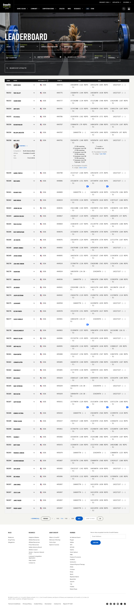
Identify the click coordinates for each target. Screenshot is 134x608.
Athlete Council (33, 549)
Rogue (72, 540)
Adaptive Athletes (34, 537)
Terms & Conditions (14, 604)
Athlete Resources (34, 540)
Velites (72, 542)
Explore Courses (54, 544)
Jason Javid (83, 167)
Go (100, 518)
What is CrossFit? (54, 537)
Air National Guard (75, 537)
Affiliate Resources (34, 542)
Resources (77, 9)
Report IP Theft (68, 604)
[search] (124, 9)
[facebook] (107, 604)
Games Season (21, 9)
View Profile (23, 146)
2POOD (72, 547)
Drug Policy (11, 540)
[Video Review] (88, 186)
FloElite (72, 586)
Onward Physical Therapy (77, 564)
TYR (71, 584)
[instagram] (114, 604)
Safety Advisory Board (35, 547)
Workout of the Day (54, 540)
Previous (45, 518)
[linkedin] (121, 604)
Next (79, 518)
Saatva (72, 549)
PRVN (71, 567)
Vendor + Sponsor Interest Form (36, 553)
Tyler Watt (102, 154)
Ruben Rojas (73, 589)
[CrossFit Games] (7, 6)
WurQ (71, 574)
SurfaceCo (73, 562)
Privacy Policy (27, 604)
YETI (71, 544)
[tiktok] (125, 604)
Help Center (32, 560)
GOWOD (72, 559)
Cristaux (72, 569)
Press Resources (34, 544)
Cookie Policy (38, 604)
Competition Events (48, 9)
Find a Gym (52, 542)
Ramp (71, 572)
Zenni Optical (74, 552)
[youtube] (118, 604)
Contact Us (32, 563)
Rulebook (11, 537)
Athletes (62, 9)
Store (90, 9)
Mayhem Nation (74, 576)
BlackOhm (73, 579)
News (69, 9)
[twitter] (111, 604)
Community (34, 9)
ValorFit (72, 581)
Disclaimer (48, 604)
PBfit (71, 554)
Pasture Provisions (75, 557)
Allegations (11, 542)
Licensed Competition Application (35, 557)
